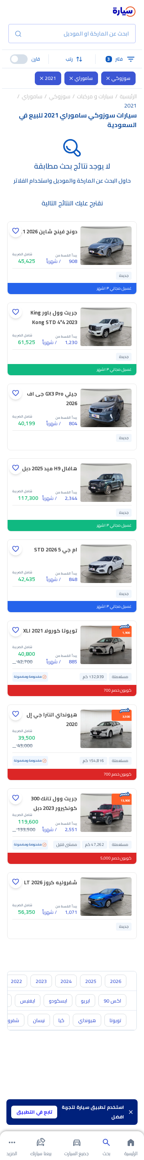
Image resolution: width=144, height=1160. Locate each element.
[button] (72, 59)
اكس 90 (112, 1000)
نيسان (39, 1020)
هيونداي (87, 1020)
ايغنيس (27, 1000)
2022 (16, 981)
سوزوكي (120, 78)
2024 (66, 981)
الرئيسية (128, 96)
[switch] (19, 59)
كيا (61, 1020)
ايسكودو (58, 1000)
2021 (50, 78)
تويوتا (115, 1020)
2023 (41, 981)
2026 (115, 981)
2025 (90, 981)
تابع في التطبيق (34, 1111)
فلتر (115, 59)
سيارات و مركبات (95, 96)
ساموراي (83, 78)
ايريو (85, 1000)
